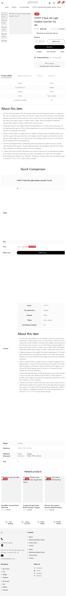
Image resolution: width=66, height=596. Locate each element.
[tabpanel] (33, 121)
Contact (31, 546)
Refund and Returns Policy (37, 540)
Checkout (5, 577)
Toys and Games (24, 7)
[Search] (54, 3)
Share (62, 52)
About (31, 537)
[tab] (6, 76)
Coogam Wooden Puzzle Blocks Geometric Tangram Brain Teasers (31, 507)
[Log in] (49, 3)
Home (7, 7)
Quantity (37, 37)
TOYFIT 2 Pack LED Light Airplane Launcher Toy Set (34, 180)
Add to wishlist (63, 22)
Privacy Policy (33, 543)
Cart (4, 572)
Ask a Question (51, 52)
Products (14, 7)
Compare (39, 52)
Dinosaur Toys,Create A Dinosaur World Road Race (53, 506)
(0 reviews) (61, 29)
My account (6, 569)
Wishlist (5, 575)
